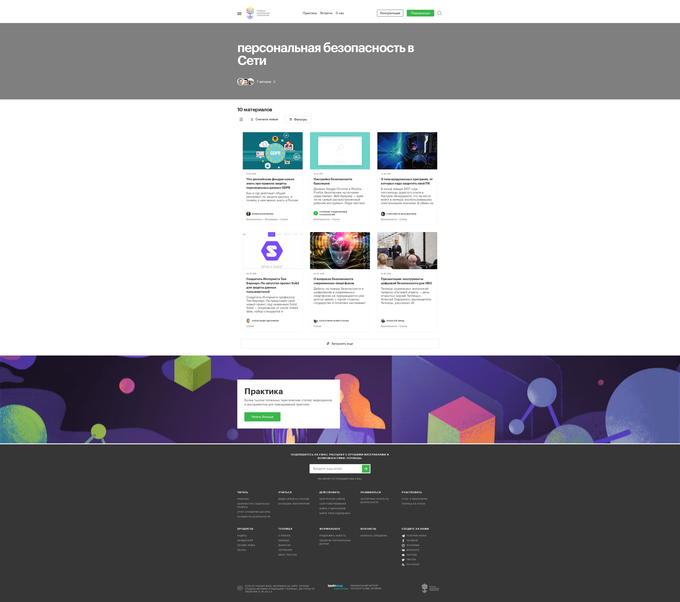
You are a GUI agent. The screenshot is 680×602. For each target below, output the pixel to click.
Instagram (413, 545)
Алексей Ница (395, 321)
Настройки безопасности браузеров (333, 181)
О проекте (284, 536)
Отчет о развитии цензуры (254, 512)
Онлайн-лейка (246, 545)
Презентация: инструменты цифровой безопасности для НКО (406, 281)
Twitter (411, 560)
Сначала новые (267, 119)
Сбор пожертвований (332, 504)
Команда (283, 541)
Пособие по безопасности (253, 517)
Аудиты (242, 536)
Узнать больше (262, 417)
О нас (340, 13)
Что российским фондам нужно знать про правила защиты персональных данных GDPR (270, 183)
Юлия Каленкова (263, 214)
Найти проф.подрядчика (334, 514)
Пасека (241, 550)
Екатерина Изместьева (334, 321)
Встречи (326, 13)
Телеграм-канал (417, 536)
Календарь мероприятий (294, 504)
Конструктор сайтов (332, 499)
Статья (284, 219)
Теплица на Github (413, 504)
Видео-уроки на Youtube (293, 499)
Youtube (412, 555)
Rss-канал (413, 565)
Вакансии (284, 545)
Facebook (412, 541)
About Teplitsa (287, 555)
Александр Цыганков (265, 321)
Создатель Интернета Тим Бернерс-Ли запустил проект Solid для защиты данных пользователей (272, 285)
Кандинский (245, 541)
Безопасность (254, 219)
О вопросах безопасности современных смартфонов (334, 281)
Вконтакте (413, 550)
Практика (310, 13)
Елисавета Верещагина (401, 214)
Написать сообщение (374, 536)
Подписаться (420, 13)
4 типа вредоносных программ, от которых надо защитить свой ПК (407, 181)
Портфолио (285, 550)
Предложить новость (332, 536)
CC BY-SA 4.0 (265, 592)
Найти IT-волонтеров (332, 509)
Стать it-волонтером (414, 499)
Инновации (271, 219)
